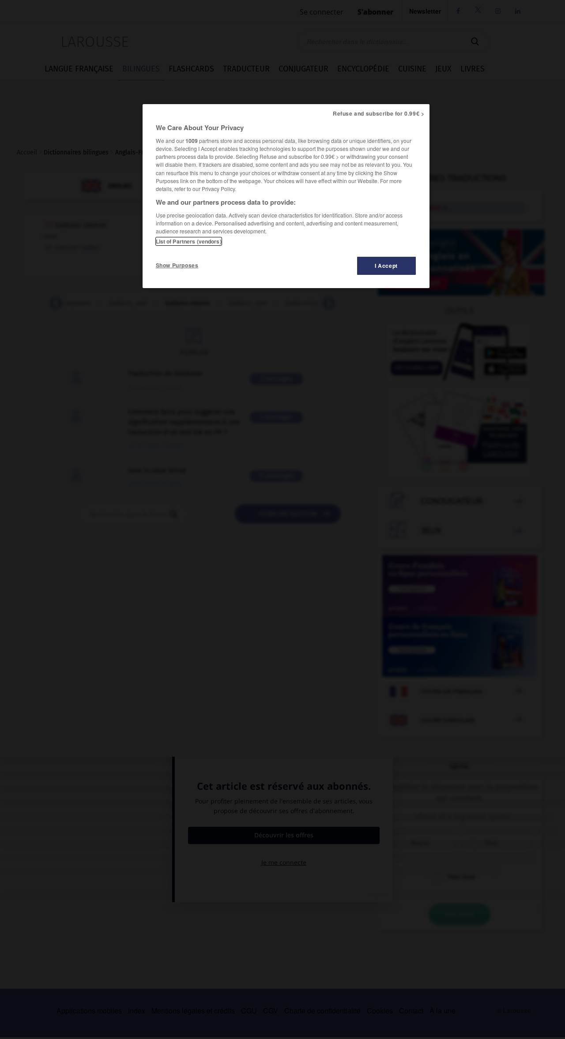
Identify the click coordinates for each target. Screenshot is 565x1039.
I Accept (386, 266)
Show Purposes (177, 265)
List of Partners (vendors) (189, 241)
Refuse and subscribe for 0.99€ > (379, 113)
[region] (286, 196)
